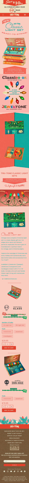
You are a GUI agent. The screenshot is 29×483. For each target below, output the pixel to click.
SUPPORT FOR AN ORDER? (14, 436)
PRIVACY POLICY (14, 445)
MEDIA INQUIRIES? (14, 438)
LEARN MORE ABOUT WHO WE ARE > (14, 431)
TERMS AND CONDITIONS (14, 443)
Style (3, 329)
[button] (3, 14)
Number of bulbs (7, 322)
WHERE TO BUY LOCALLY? (14, 433)
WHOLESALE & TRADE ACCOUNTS (14, 440)
